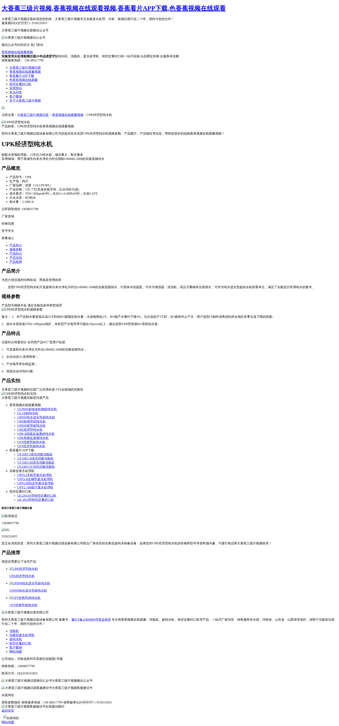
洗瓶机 (14, 631)
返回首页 (8, 710)
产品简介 (15, 245)
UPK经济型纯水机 (30, 429)
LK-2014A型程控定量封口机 (36, 495)
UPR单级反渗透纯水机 (33, 438)
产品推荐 (15, 261)
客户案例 (15, 96)
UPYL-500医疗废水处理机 (35, 487)
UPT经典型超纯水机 (31, 442)
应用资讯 (15, 88)
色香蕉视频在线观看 (23, 80)
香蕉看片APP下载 (21, 75)
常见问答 (15, 92)
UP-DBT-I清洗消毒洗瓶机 (35, 454)
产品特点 (15, 253)
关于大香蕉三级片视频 (25, 100)
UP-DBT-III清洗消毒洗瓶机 (36, 462)
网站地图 (15, 651)
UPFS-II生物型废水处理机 (35, 479)
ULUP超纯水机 (27, 413)
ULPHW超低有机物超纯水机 (37, 409)
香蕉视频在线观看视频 (17, 52)
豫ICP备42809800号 (84, 619)
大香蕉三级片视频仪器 (25, 67)
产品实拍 (15, 257)
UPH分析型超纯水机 (31, 425)
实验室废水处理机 (22, 635)
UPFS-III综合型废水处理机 (35, 483)
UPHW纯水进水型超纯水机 (36, 417)
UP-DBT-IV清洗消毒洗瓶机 (36, 466)
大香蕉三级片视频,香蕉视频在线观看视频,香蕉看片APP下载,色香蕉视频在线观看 (114, 8)
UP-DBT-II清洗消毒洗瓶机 (35, 458)
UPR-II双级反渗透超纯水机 (36, 433)
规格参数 (15, 249)
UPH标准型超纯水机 (31, 421)
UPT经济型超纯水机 (31, 446)
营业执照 (104, 619)
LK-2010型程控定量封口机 (35, 499)
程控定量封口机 (20, 84)
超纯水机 (15, 639)
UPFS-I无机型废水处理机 (34, 475)
